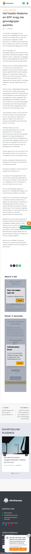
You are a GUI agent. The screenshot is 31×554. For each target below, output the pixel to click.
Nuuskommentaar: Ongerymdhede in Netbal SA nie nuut (15, 459)
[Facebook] (11, 265)
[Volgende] (26, 454)
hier (20, 546)
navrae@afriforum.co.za (11, 515)
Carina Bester (10, 465)
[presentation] (15, 445)
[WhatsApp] (20, 265)
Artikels (5, 10)
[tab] (12, 473)
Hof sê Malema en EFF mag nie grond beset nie (8, 411)
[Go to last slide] (4, 454)
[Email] (17, 265)
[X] (14, 265)
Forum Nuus (12, 10)
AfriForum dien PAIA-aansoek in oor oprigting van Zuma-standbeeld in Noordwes (23, 413)
